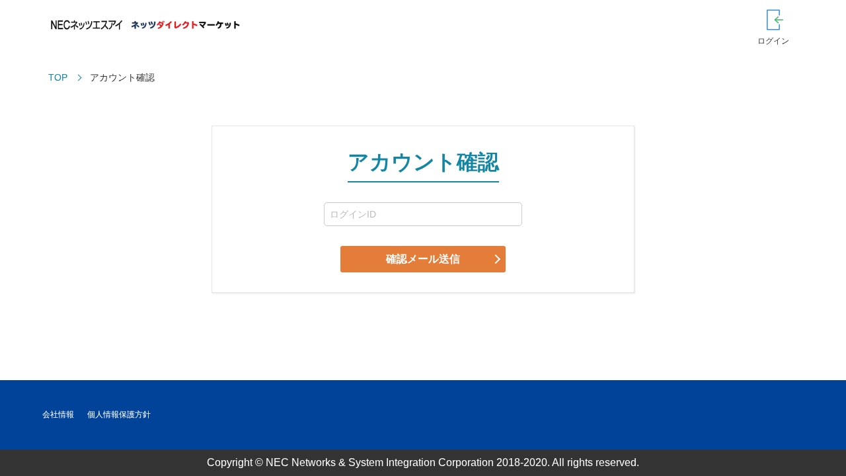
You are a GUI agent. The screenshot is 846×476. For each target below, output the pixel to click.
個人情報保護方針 (119, 414)
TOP (57, 77)
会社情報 (58, 414)
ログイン (773, 41)
